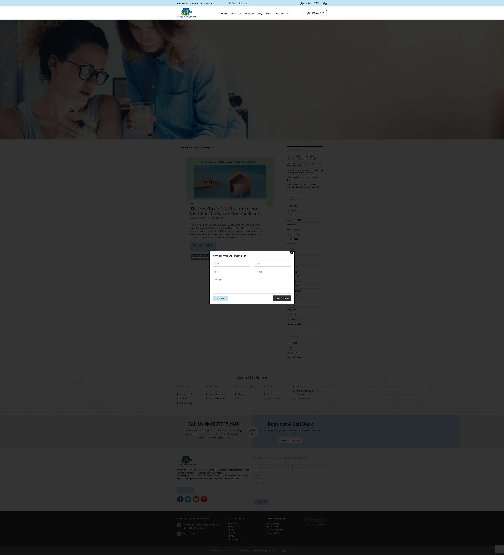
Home (224, 13)
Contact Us (281, 13)
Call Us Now (282, 298)
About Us (236, 13)
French (245, 3)
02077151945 (312, 2)
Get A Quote (317, 13)
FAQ (260, 13)
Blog (268, 13)
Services (249, 13)
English (234, 3)
